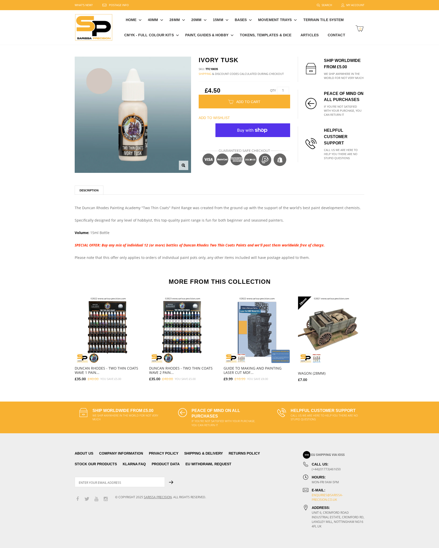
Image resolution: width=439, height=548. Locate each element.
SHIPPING (205, 74)
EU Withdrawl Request (208, 464)
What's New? (84, 5)
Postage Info (119, 5)
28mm (174, 20)
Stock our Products (96, 464)
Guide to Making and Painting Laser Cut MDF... (252, 370)
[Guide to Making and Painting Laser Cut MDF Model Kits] (257, 329)
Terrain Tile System (323, 20)
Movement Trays (275, 20)
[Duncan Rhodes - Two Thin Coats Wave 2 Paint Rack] (182, 329)
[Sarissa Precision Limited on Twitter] (87, 499)
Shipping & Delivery (203, 453)
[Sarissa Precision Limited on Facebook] (77, 499)
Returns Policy (244, 453)
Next (375, 336)
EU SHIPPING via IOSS (328, 455)
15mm (218, 20)
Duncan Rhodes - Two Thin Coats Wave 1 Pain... (106, 370)
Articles (310, 35)
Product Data (166, 464)
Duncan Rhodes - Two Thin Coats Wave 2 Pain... (181, 370)
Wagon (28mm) (311, 373)
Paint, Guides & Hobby (206, 35)
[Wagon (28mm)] (331, 329)
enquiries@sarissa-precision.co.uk (327, 497)
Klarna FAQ (134, 464)
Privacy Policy (163, 453)
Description (89, 190)
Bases (241, 20)
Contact (336, 35)
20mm (196, 20)
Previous (63, 336)
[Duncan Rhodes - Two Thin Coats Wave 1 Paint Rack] (108, 329)
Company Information (121, 453)
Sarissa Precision (158, 497)
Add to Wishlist (214, 118)
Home (131, 20)
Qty (273, 90)
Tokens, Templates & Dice (265, 35)
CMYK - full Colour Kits (149, 35)
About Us (84, 453)
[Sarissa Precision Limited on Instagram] (106, 499)
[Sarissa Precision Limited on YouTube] (96, 499)
